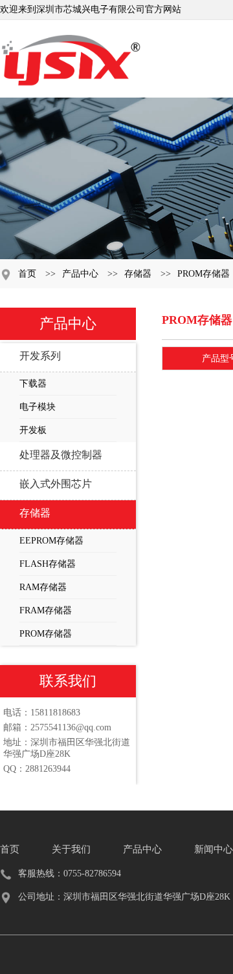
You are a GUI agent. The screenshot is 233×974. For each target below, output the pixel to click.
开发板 (33, 430)
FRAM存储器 (45, 610)
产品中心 (80, 274)
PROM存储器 (203, 274)
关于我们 (71, 849)
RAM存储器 (43, 587)
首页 (27, 274)
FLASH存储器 (47, 564)
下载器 (33, 383)
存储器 (137, 274)
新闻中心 (213, 849)
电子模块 (37, 407)
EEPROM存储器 (51, 540)
